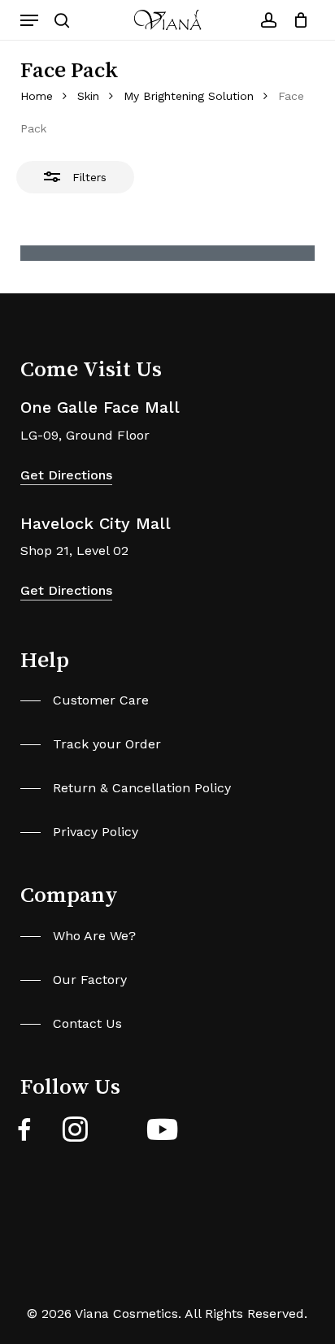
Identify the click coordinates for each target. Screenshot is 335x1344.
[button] (29, 20)
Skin (88, 95)
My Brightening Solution (189, 95)
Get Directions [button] (66, 475)
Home (36, 95)
